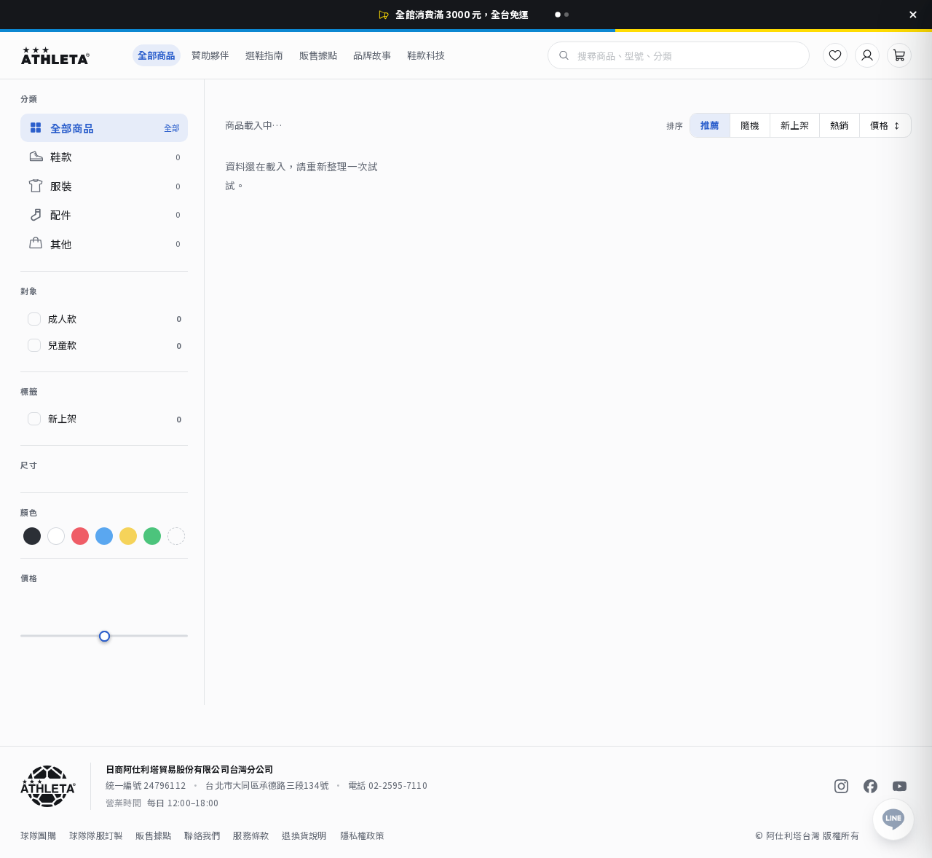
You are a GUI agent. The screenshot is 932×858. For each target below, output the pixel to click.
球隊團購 (38, 835)
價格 (885, 125)
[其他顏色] (176, 536)
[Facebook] (870, 786)
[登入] (867, 55)
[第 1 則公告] (558, 14)
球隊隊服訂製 (95, 835)
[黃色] (128, 536)
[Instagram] (841, 786)
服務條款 (251, 835)
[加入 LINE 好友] (893, 819)
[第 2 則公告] (566, 14)
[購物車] (899, 55)
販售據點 (318, 55)
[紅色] (80, 536)
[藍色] (104, 536)
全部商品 (156, 55)
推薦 (709, 125)
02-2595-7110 (397, 785)
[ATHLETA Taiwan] (68, 55)
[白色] (56, 536)
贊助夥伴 (210, 55)
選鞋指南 (264, 55)
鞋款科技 (426, 55)
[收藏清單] (835, 55)
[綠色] (152, 536)
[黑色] (32, 536)
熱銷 (839, 125)
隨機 (750, 125)
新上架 (795, 125)
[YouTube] (899, 786)
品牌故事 (372, 55)
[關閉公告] (913, 14)
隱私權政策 (362, 835)
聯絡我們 (202, 835)
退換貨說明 (304, 835)
